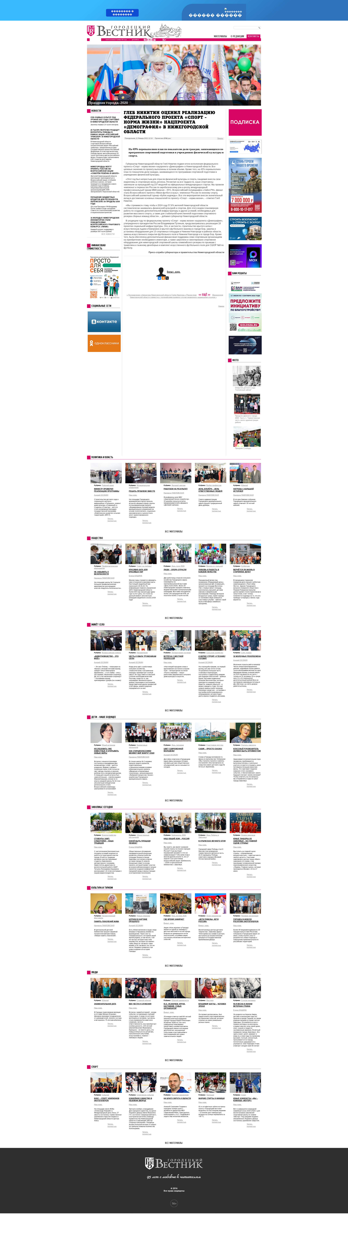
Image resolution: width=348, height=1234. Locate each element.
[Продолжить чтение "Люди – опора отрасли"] (175, 564)
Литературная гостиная (181, 653)
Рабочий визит (108, 485)
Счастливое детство (214, 745)
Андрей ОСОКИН (101, 495)
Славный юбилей (144, 1000)
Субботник (245, 566)
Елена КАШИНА (135, 576)
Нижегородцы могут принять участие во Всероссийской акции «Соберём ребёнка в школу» (105, 170)
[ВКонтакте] (159, 278)
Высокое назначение (180, 1095)
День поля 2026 (178, 566)
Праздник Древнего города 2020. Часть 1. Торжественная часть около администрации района (247, 419)
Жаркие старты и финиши (211, 1098)
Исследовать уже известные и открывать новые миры (106, 751)
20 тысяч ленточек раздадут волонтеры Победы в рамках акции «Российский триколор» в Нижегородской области (105, 134)
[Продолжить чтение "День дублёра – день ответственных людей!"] (210, 482)
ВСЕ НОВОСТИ (108, 234)
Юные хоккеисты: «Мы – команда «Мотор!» (245, 1099)
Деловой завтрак (178, 485)
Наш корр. (133, 495)
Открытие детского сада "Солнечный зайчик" (245, 389)
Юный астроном (108, 745)
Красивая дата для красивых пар (138, 571)
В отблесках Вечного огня (212, 841)
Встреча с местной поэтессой (173, 657)
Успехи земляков (248, 835)
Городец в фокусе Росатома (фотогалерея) (245, 920)
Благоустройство (109, 835)
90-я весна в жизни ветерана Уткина (242, 1005)
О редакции (237, 36)
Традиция (210, 1095)
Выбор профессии (213, 485)
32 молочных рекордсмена (247, 656)
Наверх (221, 306)
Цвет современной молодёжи (173, 750)
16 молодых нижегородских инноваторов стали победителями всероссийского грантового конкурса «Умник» (105, 222)
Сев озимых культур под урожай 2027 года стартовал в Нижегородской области (105, 119)
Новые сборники (143, 916)
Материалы (220, 36)
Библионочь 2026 (179, 835)
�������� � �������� (122, 13)
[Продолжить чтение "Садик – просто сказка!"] (210, 741)
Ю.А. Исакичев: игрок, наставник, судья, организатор (174, 1006)
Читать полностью (251, 510)
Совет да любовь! (144, 566)
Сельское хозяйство (214, 653)
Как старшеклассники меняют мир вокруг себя (141, 752)
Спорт (243, 1095)
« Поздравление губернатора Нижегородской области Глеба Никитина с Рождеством (162, 295)
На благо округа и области (177, 1098)
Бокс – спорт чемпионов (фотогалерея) (106, 1099)
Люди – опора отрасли (175, 570)
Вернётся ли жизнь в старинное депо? (244, 571)
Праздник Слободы (243, 448)
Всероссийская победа (111, 653)
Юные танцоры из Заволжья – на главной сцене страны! (245, 841)
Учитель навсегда (248, 745)
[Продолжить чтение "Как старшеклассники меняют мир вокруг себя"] (141, 742)
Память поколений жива (106, 921)
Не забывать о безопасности (101, 573)
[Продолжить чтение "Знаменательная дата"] (106, 998)
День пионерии (178, 745)
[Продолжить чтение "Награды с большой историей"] (245, 483)
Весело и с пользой (214, 566)
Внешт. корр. (173, 271)
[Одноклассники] (163, 278)
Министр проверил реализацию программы (106, 490)
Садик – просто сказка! (210, 749)
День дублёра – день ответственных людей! (210, 490)
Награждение (142, 653)
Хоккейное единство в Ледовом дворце (140, 1099)
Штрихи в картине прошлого (138, 920)
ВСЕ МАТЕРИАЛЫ (173, 531)
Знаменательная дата (105, 1004)
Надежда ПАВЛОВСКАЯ (243, 495)
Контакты (253, 36)
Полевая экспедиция (249, 916)
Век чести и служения (140, 1004)
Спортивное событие (145, 1095)
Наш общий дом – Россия (176, 839)
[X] (167, 278)
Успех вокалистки (213, 916)
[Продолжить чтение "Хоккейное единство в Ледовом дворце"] (141, 1093)
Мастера (209, 1000)
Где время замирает (174, 919)
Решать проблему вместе (142, 491)
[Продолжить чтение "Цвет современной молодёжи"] (175, 741)
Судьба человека (248, 1000)
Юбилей (244, 485)
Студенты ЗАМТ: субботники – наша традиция (104, 841)
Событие (105, 1095)
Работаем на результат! (176, 489)
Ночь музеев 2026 (179, 916)
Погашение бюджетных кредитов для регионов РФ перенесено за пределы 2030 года (105, 200)
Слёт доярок (246, 653)
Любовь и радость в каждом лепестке (208, 571)
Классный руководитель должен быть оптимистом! (247, 750)
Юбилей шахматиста (180, 1000)
